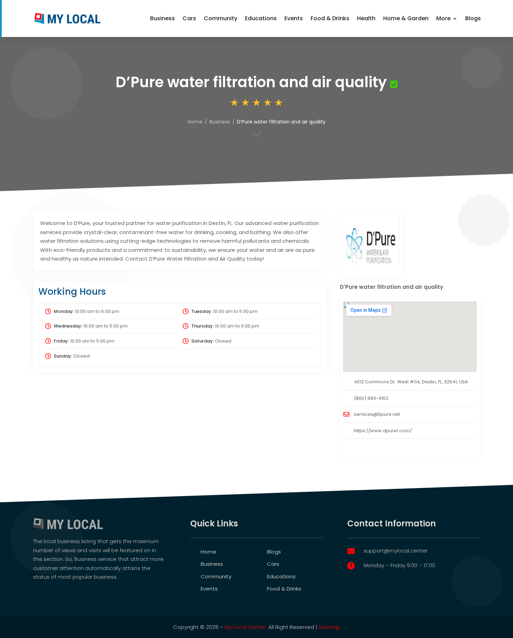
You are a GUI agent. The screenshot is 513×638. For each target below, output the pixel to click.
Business (162, 18)
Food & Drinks (330, 18)
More (443, 18)
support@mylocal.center (396, 550)
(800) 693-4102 (371, 398)
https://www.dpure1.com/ (383, 430)
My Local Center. (246, 627)
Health (366, 18)
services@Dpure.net (377, 414)
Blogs (473, 18)
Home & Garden (406, 18)
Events (293, 18)
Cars (189, 18)
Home (195, 121)
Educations (261, 18)
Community (220, 18)
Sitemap (329, 627)
